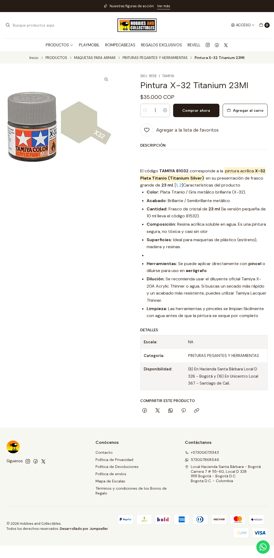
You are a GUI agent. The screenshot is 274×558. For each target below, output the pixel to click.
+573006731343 (205, 452)
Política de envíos (111, 473)
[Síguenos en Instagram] (207, 45)
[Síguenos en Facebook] (216, 45)
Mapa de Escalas (110, 481)
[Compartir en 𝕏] (157, 411)
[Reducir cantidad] (145, 110)
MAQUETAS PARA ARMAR (95, 58)
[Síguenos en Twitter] (225, 45)
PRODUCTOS (56, 58)
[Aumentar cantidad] (165, 110)
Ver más (163, 6)
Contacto (104, 452)
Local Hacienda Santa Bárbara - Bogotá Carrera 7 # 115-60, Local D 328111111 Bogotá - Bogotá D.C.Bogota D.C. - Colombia (226, 473)
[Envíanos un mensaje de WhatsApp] (263, 547)
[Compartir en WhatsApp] (170, 411)
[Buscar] (7, 25)
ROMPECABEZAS (120, 45)
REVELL (194, 45)
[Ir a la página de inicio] (137, 25)
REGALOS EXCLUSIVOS (161, 45)
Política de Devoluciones (117, 466)
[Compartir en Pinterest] (183, 411)
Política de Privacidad (114, 459)
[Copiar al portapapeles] (196, 411)
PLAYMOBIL (89, 45)
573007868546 (205, 459)
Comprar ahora (196, 110)
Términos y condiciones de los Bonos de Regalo (131, 491)
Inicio (34, 58)
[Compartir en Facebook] (144, 411)
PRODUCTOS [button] (57, 45)
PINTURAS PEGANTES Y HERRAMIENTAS (155, 58)
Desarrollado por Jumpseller (84, 528)
